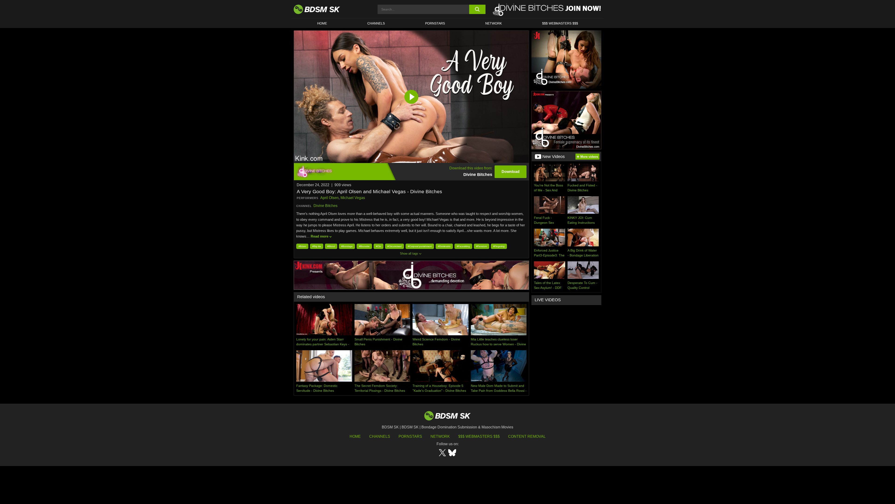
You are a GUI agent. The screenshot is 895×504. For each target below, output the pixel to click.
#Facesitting (463, 246)
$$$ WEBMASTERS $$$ (560, 23)
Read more (319, 236)
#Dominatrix (444, 246)
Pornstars (410, 436)
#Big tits (316, 246)
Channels (379, 436)
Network (493, 23)
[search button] (477, 9)
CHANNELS (376, 23)
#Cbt (378, 246)
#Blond (331, 246)
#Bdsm (302, 246)
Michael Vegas (353, 198)
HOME (322, 23)
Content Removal (527, 436)
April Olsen (329, 198)
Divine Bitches (325, 206)
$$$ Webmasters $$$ (479, 436)
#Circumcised (394, 246)
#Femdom (481, 246)
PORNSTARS (435, 23)
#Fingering (499, 246)
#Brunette (364, 246)
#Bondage (347, 246)
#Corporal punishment (420, 246)
